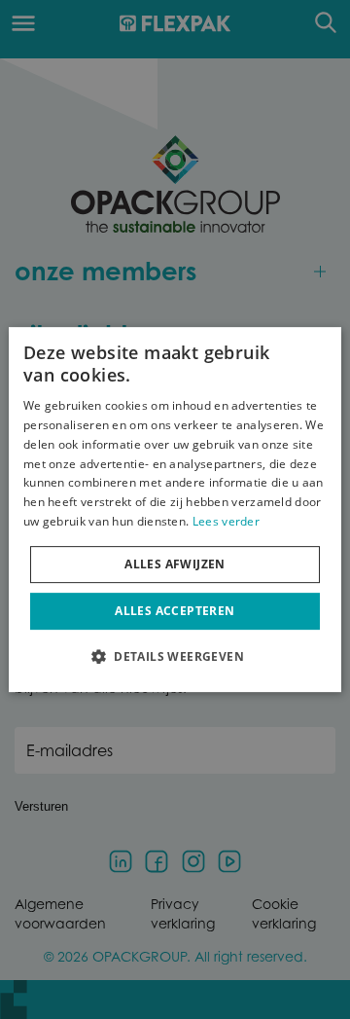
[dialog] (175, 510)
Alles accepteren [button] (174, 610)
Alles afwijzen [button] (175, 564)
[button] (175, 656)
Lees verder (226, 521)
